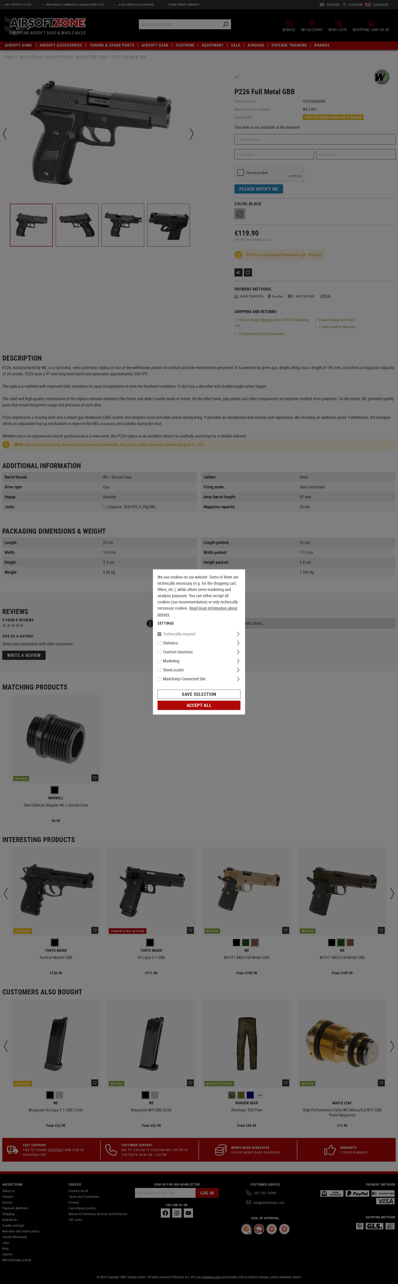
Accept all (199, 705)
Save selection (199, 694)
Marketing (171, 661)
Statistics (170, 643)
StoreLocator (173, 670)
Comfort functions (178, 652)
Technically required (179, 634)
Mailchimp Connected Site (184, 679)
